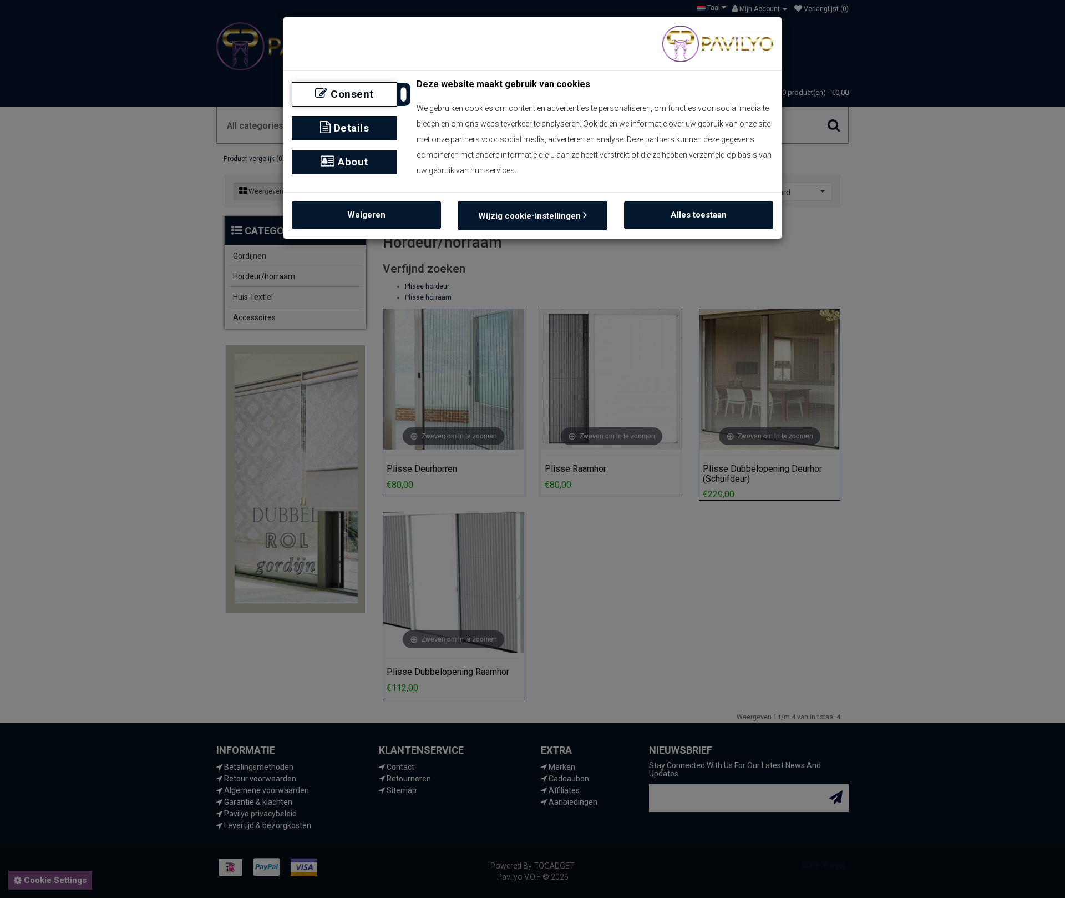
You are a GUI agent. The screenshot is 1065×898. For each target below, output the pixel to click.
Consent (351, 94)
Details (350, 128)
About (351, 161)
